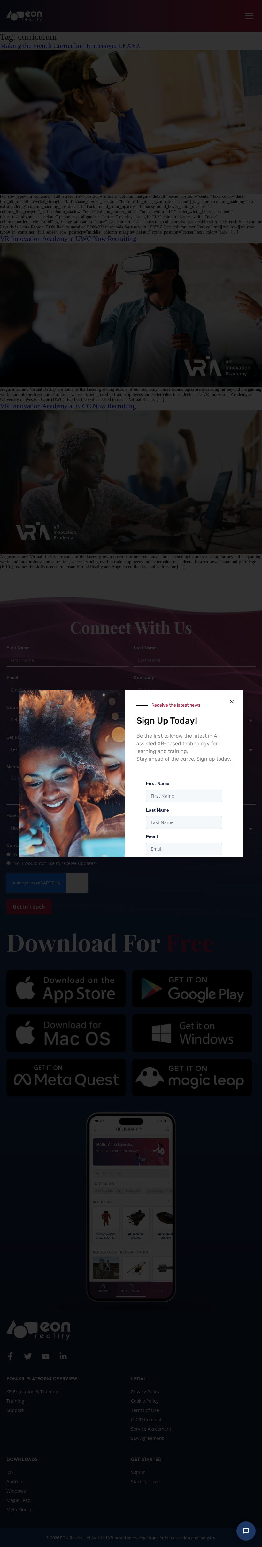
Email (152, 836)
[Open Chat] (246, 1531)
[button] (231, 701)
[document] (131, 773)
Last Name (157, 810)
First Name (157, 783)
